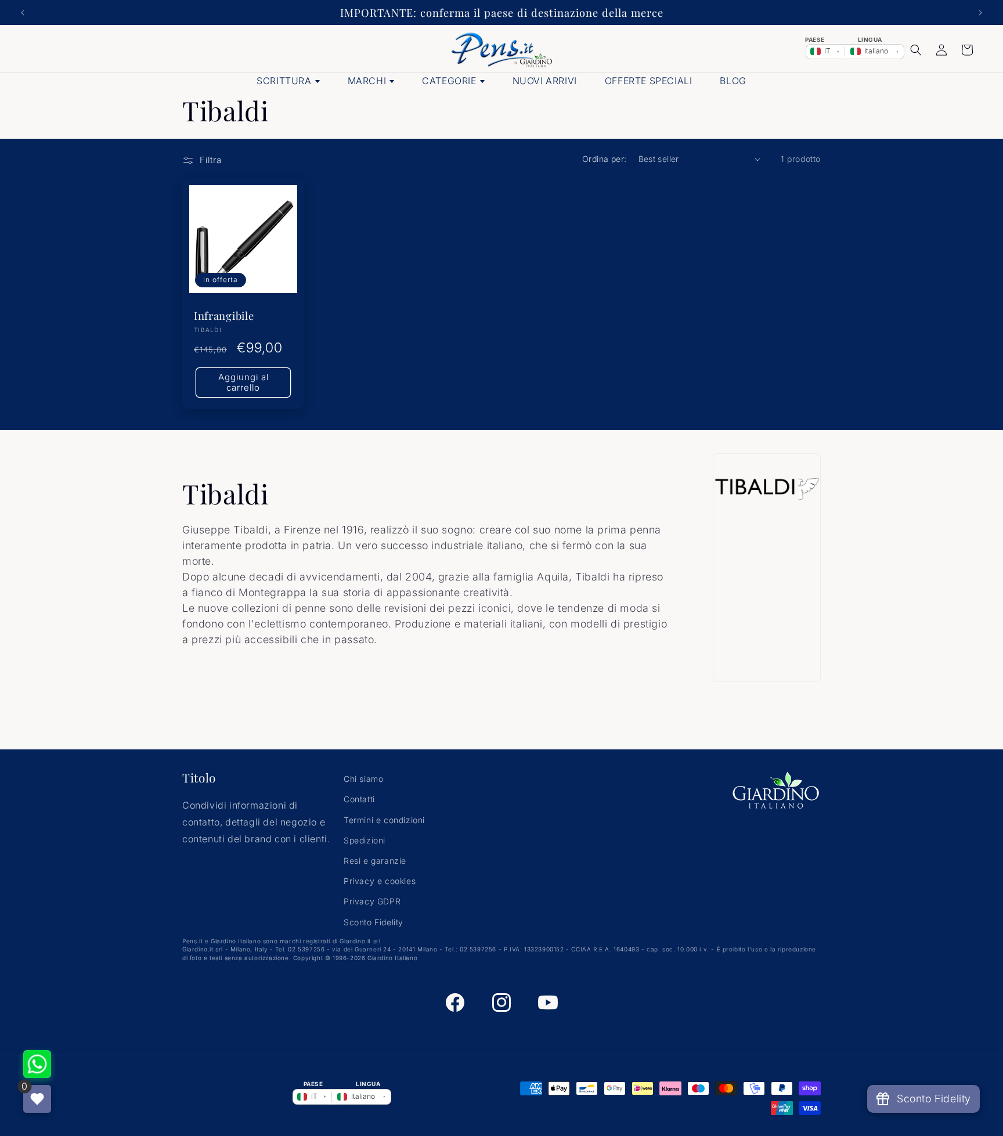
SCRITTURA (284, 80)
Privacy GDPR (372, 901)
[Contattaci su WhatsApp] (37, 1064)
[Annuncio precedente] (22, 13)
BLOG (733, 80)
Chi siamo (363, 779)
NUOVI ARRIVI (545, 80)
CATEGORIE (449, 80)
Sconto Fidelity (373, 922)
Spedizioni (364, 840)
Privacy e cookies (380, 881)
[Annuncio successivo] (980, 13)
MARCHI (367, 80)
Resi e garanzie (375, 860)
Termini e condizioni (384, 820)
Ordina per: (604, 159)
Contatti (359, 799)
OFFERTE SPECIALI (648, 80)
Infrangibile (224, 316)
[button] (916, 50)
